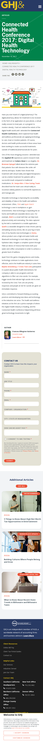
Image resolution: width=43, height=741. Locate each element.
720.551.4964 (29, 695)
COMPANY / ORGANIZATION (15, 409)
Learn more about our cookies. (21, 728)
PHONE (7, 391)
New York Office (29, 682)
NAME (6, 372)
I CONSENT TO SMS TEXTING (18, 439)
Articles (7, 515)
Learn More (28, 635)
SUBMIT (9, 461)
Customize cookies (21, 738)
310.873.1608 (17, 334)
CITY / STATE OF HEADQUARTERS (17, 419)
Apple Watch (29, 204)
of (26, 183)
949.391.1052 (10, 708)
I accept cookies (21, 733)
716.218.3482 (29, 685)
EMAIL (6, 400)
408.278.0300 (10, 698)
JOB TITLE (8, 381)
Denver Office (28, 691)
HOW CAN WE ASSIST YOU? (15, 428)
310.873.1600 (10, 688)
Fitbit (19, 204)
